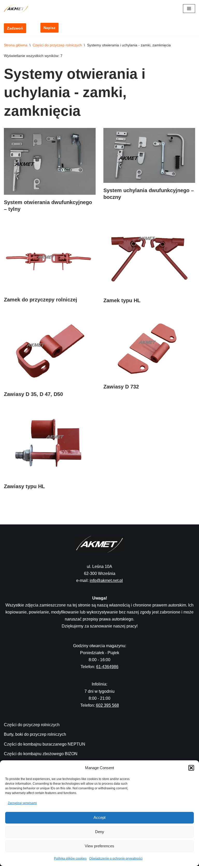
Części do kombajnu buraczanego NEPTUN (44, 744)
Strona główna (15, 45)
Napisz (49, 28)
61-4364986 (107, 667)
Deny (99, 831)
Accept (99, 817)
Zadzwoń (15, 28)
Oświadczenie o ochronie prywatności (116, 858)
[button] (191, 767)
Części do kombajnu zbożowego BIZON (40, 754)
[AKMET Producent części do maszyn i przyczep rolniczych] (17, 9)
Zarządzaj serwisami (22, 803)
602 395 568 (107, 705)
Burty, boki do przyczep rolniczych (35, 734)
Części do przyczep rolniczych (57, 45)
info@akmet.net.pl (106, 580)
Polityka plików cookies (70, 858)
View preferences (99, 846)
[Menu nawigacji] (189, 8)
